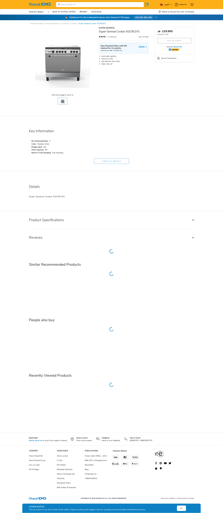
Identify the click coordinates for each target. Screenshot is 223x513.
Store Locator (62, 456)
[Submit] (58, 4)
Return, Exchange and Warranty (66, 476)
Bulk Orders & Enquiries (66, 487)
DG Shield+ (61, 465)
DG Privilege (34, 469)
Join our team (34, 465)
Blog (86, 469)
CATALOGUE (96, 12)
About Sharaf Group (37, 460)
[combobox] (100, 4)
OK (181, 508)
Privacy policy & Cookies (185, 498)
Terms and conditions (168, 498)
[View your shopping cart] (192, 4)
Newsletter (89, 465)
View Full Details (111, 161)
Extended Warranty (64, 469)
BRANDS (83, 12)
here (92, 509)
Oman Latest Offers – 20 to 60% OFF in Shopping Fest (96, 458)
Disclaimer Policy (63, 483)
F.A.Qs (59, 460)
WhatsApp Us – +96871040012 (91, 476)
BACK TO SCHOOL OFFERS (64, 12)
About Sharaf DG (36, 456)
